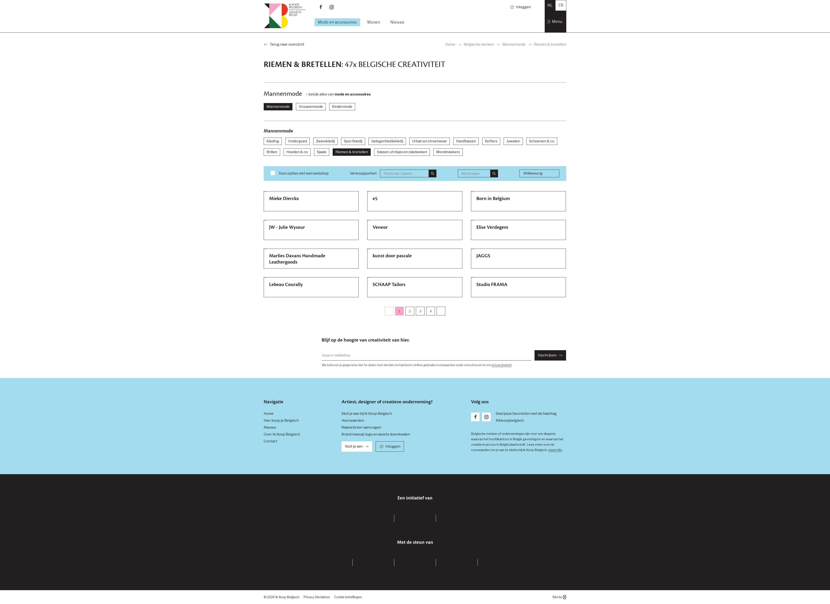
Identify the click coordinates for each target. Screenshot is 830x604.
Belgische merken (479, 44)
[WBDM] (456, 518)
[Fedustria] (457, 562)
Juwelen (513, 141)
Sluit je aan (354, 446)
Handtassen (466, 141)
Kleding (273, 141)
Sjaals (321, 152)
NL (550, 5)
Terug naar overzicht (287, 44)
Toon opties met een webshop (303, 173)
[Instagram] (331, 7)
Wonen (373, 22)
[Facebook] (320, 7)
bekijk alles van (339, 94)
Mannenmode (513, 44)
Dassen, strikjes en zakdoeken (402, 152)
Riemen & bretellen (351, 152)
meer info (555, 450)
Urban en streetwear (429, 141)
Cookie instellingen (348, 597)
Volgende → (441, 311)
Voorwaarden (353, 420)
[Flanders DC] (373, 518)
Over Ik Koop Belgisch (282, 434)
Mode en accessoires (337, 22)
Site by (557, 597)
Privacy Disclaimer (316, 597)
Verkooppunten (363, 173)
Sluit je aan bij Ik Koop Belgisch (367, 414)
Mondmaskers (448, 152)
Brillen (272, 152)
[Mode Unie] (373, 562)
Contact (270, 441)
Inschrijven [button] (547, 355)
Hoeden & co (297, 152)
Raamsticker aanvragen (361, 427)
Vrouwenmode (311, 107)
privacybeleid (501, 365)
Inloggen (523, 7)
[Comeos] (415, 562)
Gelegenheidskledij (387, 141)
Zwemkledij (325, 141)
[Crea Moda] (332, 562)
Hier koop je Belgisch (281, 420)
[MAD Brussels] (415, 518)
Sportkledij (353, 141)
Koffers (491, 141)
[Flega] (498, 562)
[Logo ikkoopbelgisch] (285, 15)
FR (561, 5)
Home (450, 44)
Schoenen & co (541, 141)
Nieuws (397, 22)
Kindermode (342, 107)
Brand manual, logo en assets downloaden (376, 434)
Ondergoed (297, 141)
